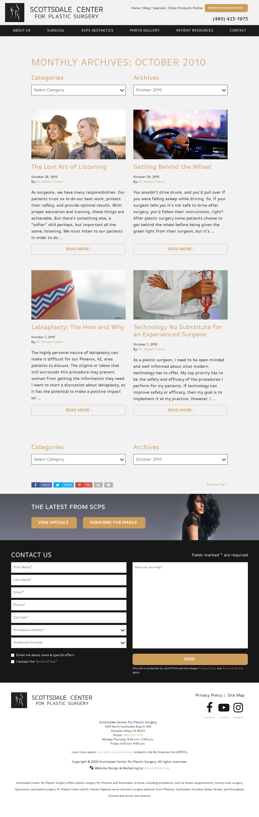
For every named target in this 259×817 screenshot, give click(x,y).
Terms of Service (232, 668)
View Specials (53, 523)
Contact (238, 30)
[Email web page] (108, 485)
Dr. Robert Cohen (50, 182)
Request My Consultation (225, 8)
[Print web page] (98, 485)
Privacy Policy (207, 668)
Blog (146, 8)
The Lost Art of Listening (69, 167)
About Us (22, 30)
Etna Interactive (156, 768)
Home (135, 8)
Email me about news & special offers (45, 655)
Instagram (238, 717)
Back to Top (215, 484)
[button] (83, 485)
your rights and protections (115, 752)
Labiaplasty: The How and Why (77, 327)
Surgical (56, 30)
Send (189, 659)
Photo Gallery (145, 30)
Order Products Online (185, 8)
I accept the (25, 661)
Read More (77, 249)
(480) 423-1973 (133, 735)
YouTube (224, 717)
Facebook (209, 717)
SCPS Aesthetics (97, 30)
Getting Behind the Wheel (172, 167)
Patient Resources (194, 30)
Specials (159, 8)
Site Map (236, 695)
